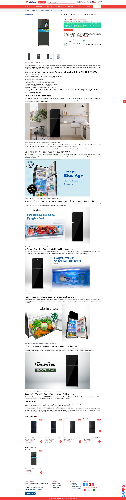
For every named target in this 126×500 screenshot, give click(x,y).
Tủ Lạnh (26, 98)
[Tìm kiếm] (48, 2)
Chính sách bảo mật (56, 483)
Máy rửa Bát (49, 6)
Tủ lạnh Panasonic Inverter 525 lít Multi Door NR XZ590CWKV (92, 438)
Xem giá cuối (82, 19)
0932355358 (82, 2)
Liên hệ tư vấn (68, 29)
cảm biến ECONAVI (68, 396)
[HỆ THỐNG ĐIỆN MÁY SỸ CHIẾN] (30, 2)
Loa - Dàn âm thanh (38, 6)
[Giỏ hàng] (100, 2)
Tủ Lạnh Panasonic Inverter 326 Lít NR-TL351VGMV (36, 65)
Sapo (75, 498)
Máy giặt (59, 6)
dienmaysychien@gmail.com (34, 491)
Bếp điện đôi (70, 6)
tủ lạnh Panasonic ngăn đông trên (34, 148)
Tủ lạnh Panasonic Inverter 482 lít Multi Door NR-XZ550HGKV (53, 438)
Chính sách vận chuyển (56, 485)
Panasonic (44, 251)
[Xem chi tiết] (41, 441)
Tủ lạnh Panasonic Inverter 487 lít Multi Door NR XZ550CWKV (72, 438)
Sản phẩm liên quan (30, 416)
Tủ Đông (87, 6)
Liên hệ (72, 490)
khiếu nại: (76, 488)
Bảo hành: (76, 486)
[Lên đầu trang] (123, 483)
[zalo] (123, 492)
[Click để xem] (44, 32)
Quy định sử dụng (55, 489)
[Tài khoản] (98, 2)
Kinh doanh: (74, 484)
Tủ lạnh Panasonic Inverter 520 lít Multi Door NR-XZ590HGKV (33, 438)
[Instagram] (93, 484)
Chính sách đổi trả (55, 487)
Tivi (28, 6)
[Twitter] (87, 484)
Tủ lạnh (78, 6)
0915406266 (39, 489)
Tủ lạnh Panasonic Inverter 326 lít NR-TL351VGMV (33, 469)
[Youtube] (90, 484)
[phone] (123, 486)
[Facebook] (84, 484)
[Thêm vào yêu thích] (61, 14)
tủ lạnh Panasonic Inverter (86, 350)
